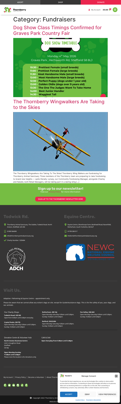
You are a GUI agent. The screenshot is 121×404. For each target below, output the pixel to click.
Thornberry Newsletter (93, 400)
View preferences (107, 394)
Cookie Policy (80, 400)
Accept (68, 394)
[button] (116, 376)
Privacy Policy (55, 191)
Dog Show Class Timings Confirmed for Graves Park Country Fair (57, 30)
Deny (87, 394)
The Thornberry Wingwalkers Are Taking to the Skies (58, 104)
